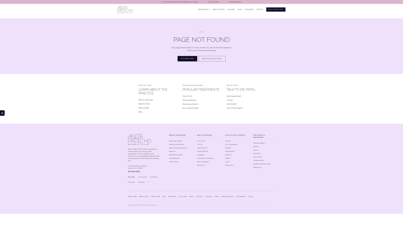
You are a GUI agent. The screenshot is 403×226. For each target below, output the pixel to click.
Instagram (143, 177)
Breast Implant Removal (176, 144)
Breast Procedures (177, 135)
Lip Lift (227, 161)
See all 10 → (230, 165)
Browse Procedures (212, 58)
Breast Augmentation (190, 104)
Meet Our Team (144, 104)
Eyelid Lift (228, 155)
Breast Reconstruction (176, 155)
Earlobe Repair (229, 151)
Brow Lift (228, 141)
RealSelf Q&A (172, 196)
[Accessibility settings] (2, 113)
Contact (259, 9)
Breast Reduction (174, 158)
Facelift (227, 158)
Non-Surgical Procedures (259, 136)
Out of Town (199, 196)
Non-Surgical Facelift (190, 108)
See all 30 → (258, 167)
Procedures (203, 9)
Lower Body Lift (202, 148)
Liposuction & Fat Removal (205, 158)
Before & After (144, 108)
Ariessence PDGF (258, 160)
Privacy (251, 196)
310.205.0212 (231, 104)
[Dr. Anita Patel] (125, 9)
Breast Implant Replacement (178, 148)
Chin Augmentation (231, 144)
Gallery (231, 9)
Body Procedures (204, 135)
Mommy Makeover (189, 100)
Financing (249, 9)
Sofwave (256, 146)
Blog (240, 9)
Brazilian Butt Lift (202, 151)
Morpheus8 (256, 153)
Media (191, 196)
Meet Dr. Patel (219, 9)
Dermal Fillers (257, 157)
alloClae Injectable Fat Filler (261, 164)
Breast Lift (172, 151)
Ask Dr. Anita (183, 196)
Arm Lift (199, 144)
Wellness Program (259, 143)
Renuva (255, 150)
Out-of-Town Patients (234, 108)
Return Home (187, 58)
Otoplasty (228, 148)
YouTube (131, 182)
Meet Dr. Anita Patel (146, 100)
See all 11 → (201, 165)
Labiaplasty (200, 155)
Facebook (154, 177)
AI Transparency (241, 196)
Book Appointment (276, 9)
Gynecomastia (173, 161)
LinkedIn (141, 182)
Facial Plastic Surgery (235, 135)
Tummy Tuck (187, 96)
